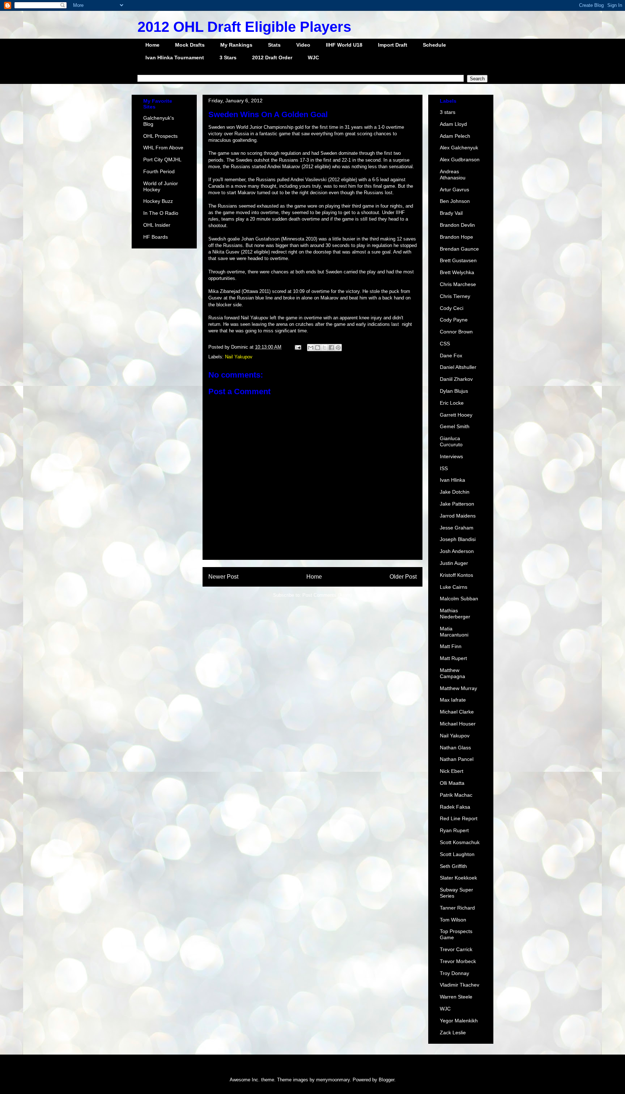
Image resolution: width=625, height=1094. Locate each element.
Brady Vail (451, 213)
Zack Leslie (453, 1032)
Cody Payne (454, 320)
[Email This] (310, 347)
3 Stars (228, 57)
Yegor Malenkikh (459, 1020)
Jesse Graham (456, 528)
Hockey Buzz (158, 201)
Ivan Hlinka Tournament (174, 57)
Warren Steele (456, 997)
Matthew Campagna (452, 673)
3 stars (447, 112)
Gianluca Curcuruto (451, 441)
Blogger (386, 1079)
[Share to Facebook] (331, 347)
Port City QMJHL (162, 159)
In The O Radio (160, 213)
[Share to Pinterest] (338, 347)
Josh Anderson (457, 551)
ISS (444, 468)
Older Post (403, 577)
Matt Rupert (453, 658)
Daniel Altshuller (458, 367)
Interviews (451, 456)
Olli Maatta (452, 783)
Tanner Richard (457, 908)
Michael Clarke (457, 712)
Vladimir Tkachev (459, 985)
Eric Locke (452, 403)
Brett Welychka (457, 272)
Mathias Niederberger (455, 614)
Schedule (434, 45)
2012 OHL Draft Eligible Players (244, 27)
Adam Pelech (455, 136)
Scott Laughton (457, 854)
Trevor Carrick (456, 949)
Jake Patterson (457, 504)
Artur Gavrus (454, 189)
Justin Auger (454, 563)
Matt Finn (451, 646)
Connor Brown (456, 332)
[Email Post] (297, 347)
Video (303, 45)
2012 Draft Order (272, 57)
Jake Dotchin (454, 492)
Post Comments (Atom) (327, 595)
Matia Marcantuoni (454, 632)
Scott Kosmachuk (460, 842)
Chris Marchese (458, 284)
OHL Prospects (160, 136)
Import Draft (392, 45)
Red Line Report (458, 818)
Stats (274, 45)
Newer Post (223, 577)
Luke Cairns (453, 587)
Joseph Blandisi (458, 539)
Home (152, 45)
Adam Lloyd (453, 124)
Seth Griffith (453, 866)
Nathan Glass (455, 747)
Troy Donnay (454, 973)
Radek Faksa (455, 807)
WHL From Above (163, 147)
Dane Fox (451, 355)
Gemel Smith (454, 426)
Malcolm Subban (459, 598)
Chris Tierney (455, 296)
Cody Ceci (451, 308)
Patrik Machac (456, 795)
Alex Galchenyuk (459, 147)
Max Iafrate (453, 700)
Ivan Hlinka (452, 480)
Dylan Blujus (454, 391)
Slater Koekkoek (458, 878)
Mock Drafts (190, 45)
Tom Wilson (453, 920)
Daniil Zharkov (456, 379)
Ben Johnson (455, 201)
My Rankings (236, 45)
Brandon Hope (456, 237)
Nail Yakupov (238, 356)
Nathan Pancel (456, 759)
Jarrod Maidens (458, 516)
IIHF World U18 (344, 45)
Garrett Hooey (456, 415)
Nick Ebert (451, 771)
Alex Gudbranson (460, 159)
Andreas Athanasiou (452, 174)
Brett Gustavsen (458, 260)
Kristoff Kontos (456, 575)
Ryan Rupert (454, 830)
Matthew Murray (458, 688)
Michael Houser (458, 724)
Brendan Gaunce (459, 249)
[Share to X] (324, 347)
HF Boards (155, 237)
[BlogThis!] (317, 347)
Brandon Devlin (457, 225)
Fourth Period (159, 171)
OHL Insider (156, 225)
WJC (313, 57)
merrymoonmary (333, 1079)
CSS (445, 343)
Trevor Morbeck (458, 961)
